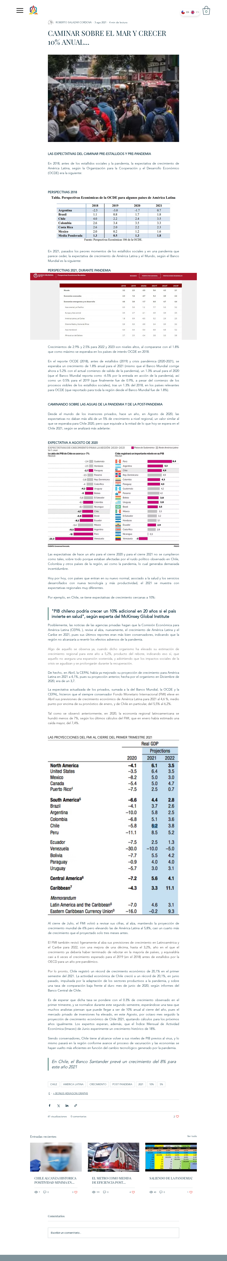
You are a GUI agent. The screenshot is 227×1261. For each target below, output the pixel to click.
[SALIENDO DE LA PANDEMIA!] (171, 1157)
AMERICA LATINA (73, 1084)
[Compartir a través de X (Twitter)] (58, 1105)
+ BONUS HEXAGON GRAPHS (70, 1093)
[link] (206, 10)
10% (151, 1084)
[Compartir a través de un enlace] (75, 1105)
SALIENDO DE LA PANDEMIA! (171, 1178)
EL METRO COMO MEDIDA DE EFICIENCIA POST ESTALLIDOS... (111, 1180)
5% (161, 1084)
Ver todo (192, 1136)
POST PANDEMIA (122, 1084)
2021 (140, 1084)
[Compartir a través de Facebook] (49, 1105)
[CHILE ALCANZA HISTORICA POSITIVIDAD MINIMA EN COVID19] (56, 1157)
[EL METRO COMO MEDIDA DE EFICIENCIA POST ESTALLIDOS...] (113, 1157)
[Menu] (19, 10)
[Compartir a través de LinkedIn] (67, 1105)
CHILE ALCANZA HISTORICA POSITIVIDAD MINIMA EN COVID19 (55, 1180)
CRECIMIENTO (98, 1084)
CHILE (53, 1084)
